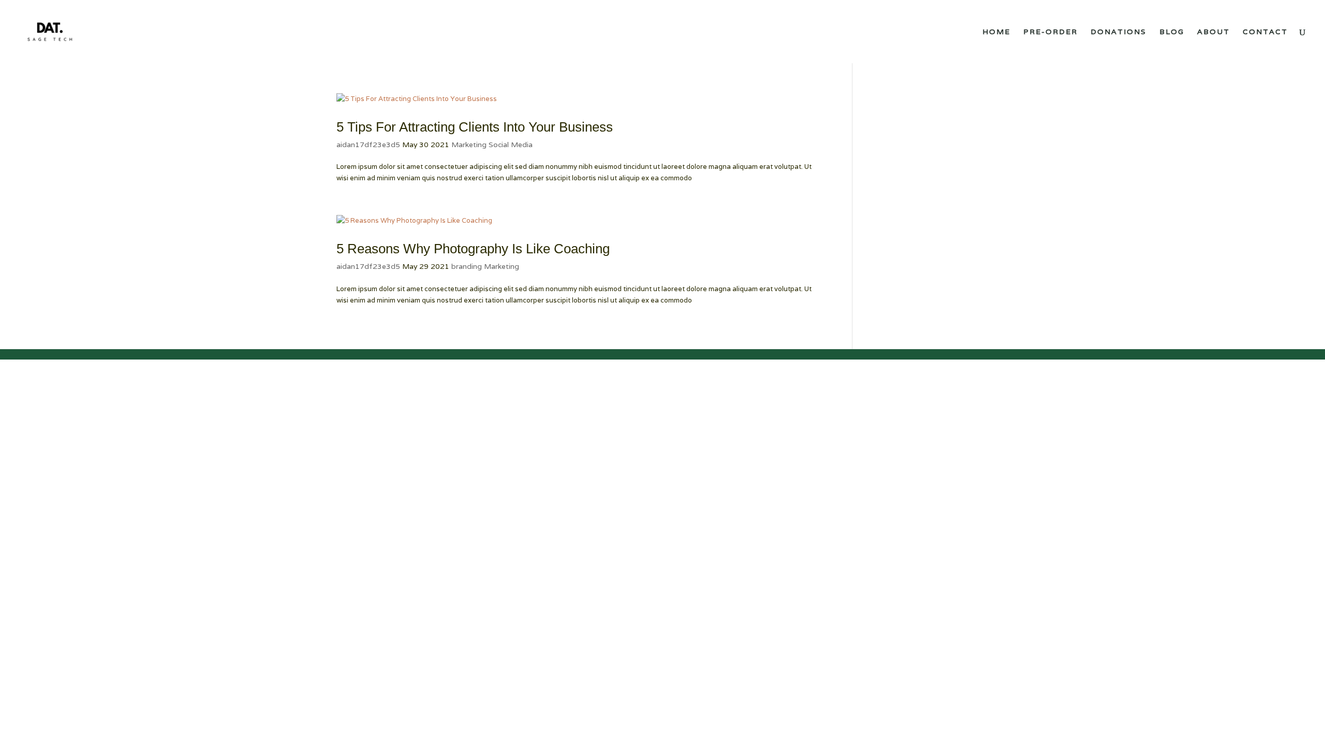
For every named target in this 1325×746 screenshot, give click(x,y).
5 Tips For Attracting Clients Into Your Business (474, 127)
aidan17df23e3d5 (368, 144)
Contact (1265, 32)
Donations (1118, 32)
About (1213, 32)
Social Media (511, 144)
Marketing (469, 144)
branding (466, 266)
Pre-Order (1050, 32)
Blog (1171, 32)
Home (996, 32)
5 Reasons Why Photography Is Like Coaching (473, 248)
